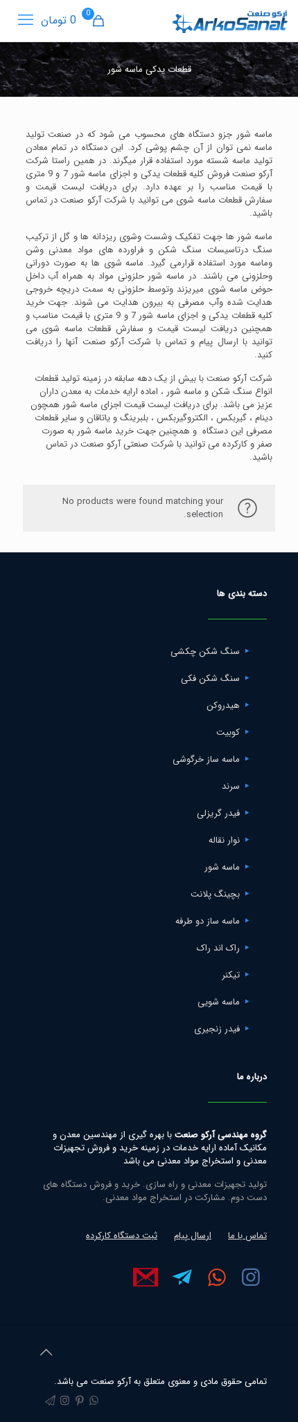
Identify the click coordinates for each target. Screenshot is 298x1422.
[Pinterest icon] (79, 1401)
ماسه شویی (219, 1002)
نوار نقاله (224, 840)
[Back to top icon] (45, 1353)
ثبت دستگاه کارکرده (121, 1235)
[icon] (50, 1401)
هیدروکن (223, 705)
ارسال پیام (192, 1235)
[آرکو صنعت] (229, 20)
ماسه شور (222, 867)
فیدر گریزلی (218, 813)
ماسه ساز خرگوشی (206, 759)
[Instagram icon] (65, 1401)
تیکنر (231, 975)
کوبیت (228, 732)
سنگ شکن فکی (210, 678)
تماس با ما (247, 1235)
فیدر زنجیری (217, 1029)
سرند (231, 786)
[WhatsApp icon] (94, 1401)
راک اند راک (218, 948)
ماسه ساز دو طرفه (207, 921)
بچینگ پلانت (215, 894)
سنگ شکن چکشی (205, 651)
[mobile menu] (25, 20)
